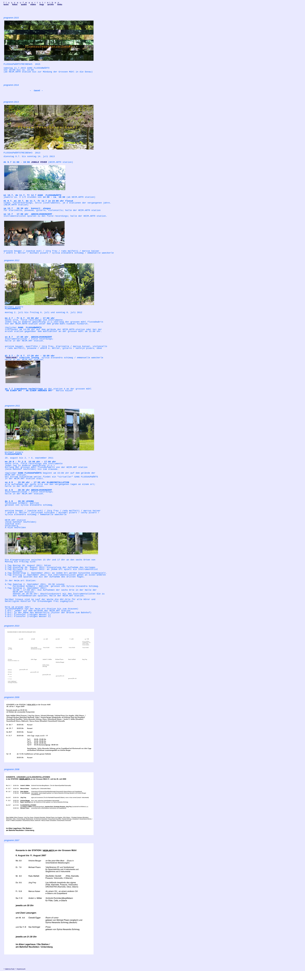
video (33, 4)
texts (6, 4)
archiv (50, 4)
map (41, 4)
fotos (14, 4)
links (59, 4)
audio (24, 4)
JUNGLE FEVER (39, 162)
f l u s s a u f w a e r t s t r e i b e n (31, 2)
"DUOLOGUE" (11, 357)
